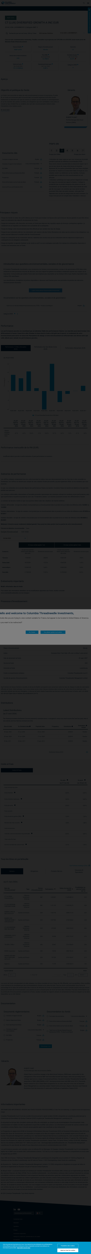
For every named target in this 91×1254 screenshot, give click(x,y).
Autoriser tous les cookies (67, 1250)
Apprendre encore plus (23, 1247)
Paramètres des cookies (68, 1245)
